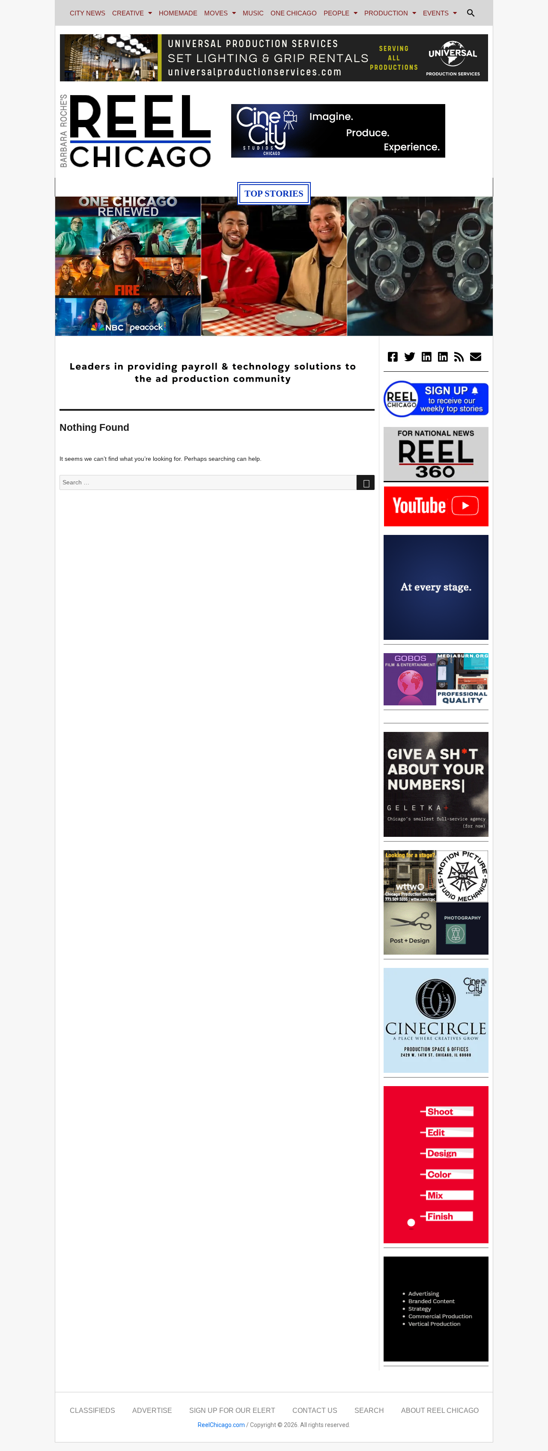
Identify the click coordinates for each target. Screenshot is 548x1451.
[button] (471, 12)
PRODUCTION (386, 13)
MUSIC (253, 13)
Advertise (152, 1410)
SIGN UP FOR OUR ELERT (232, 1410)
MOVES (216, 13)
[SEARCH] (366, 482)
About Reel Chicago (440, 1410)
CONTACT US (314, 1410)
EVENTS (436, 13)
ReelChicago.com (221, 1424)
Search (369, 1410)
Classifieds (92, 1410)
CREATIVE (128, 13)
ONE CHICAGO (294, 13)
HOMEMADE (178, 13)
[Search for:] (208, 482)
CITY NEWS (87, 13)
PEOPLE (336, 13)
